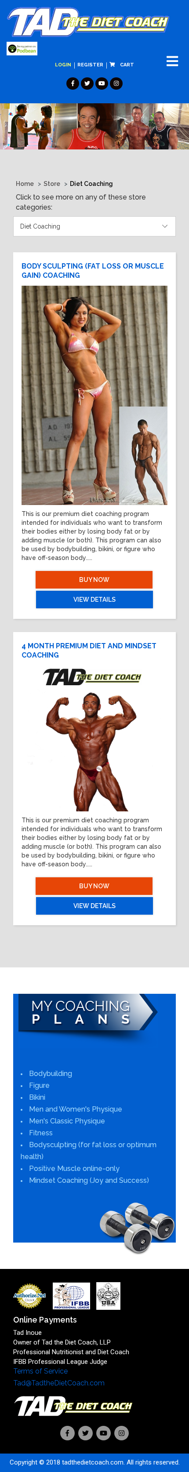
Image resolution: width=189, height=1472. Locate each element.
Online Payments (45, 1319)
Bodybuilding (50, 1073)
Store (52, 183)
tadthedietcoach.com (93, 1462)
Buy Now (94, 579)
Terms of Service (40, 1371)
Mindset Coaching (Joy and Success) (89, 1180)
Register (90, 65)
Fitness (41, 1133)
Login (63, 65)
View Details (94, 599)
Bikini (37, 1097)
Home (25, 183)
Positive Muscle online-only (74, 1168)
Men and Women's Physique (75, 1109)
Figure (39, 1085)
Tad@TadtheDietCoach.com (59, 1383)
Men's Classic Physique (67, 1121)
